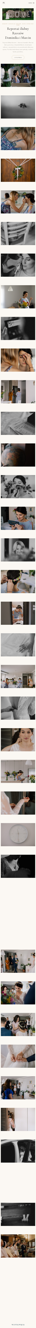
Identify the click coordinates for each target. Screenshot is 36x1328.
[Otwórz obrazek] (18, 75)
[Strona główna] (4, 3)
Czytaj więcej (18, 57)
